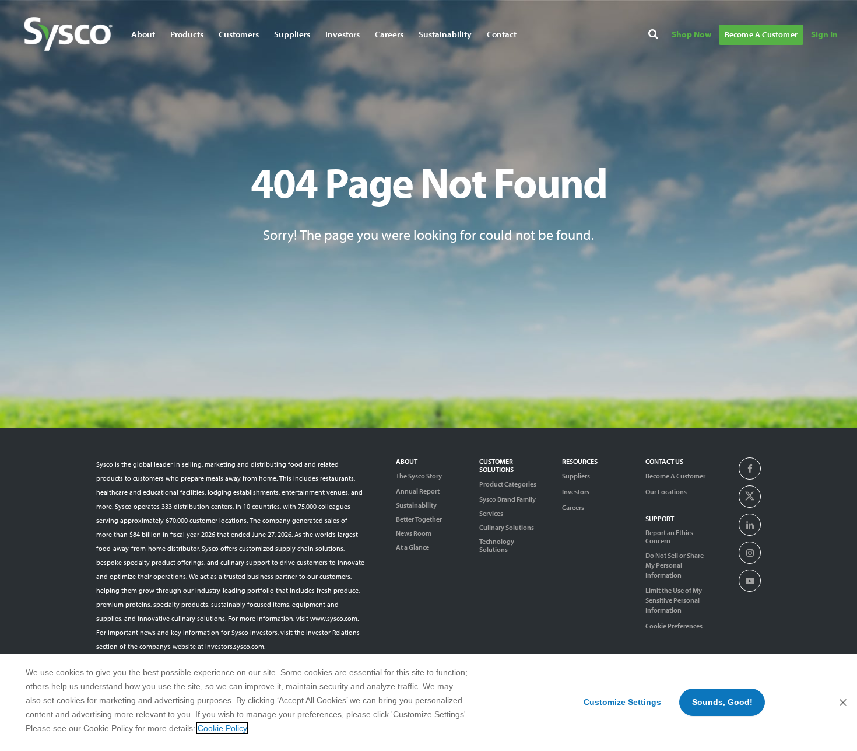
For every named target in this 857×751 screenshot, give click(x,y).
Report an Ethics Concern (669, 537)
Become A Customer (761, 34)
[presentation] (750, 469)
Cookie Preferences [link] (674, 625)
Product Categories (507, 484)
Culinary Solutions (506, 527)
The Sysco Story (419, 475)
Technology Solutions (496, 545)
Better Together (419, 519)
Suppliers (576, 475)
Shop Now (691, 34)
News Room (413, 533)
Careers (389, 34)
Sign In (824, 34)
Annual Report (418, 491)
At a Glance (412, 547)
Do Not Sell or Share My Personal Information (674, 565)
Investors (342, 34)
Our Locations (666, 491)
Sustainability (416, 505)
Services (491, 513)
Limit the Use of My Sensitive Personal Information (673, 600)
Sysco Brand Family (507, 499)
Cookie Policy (222, 728)
